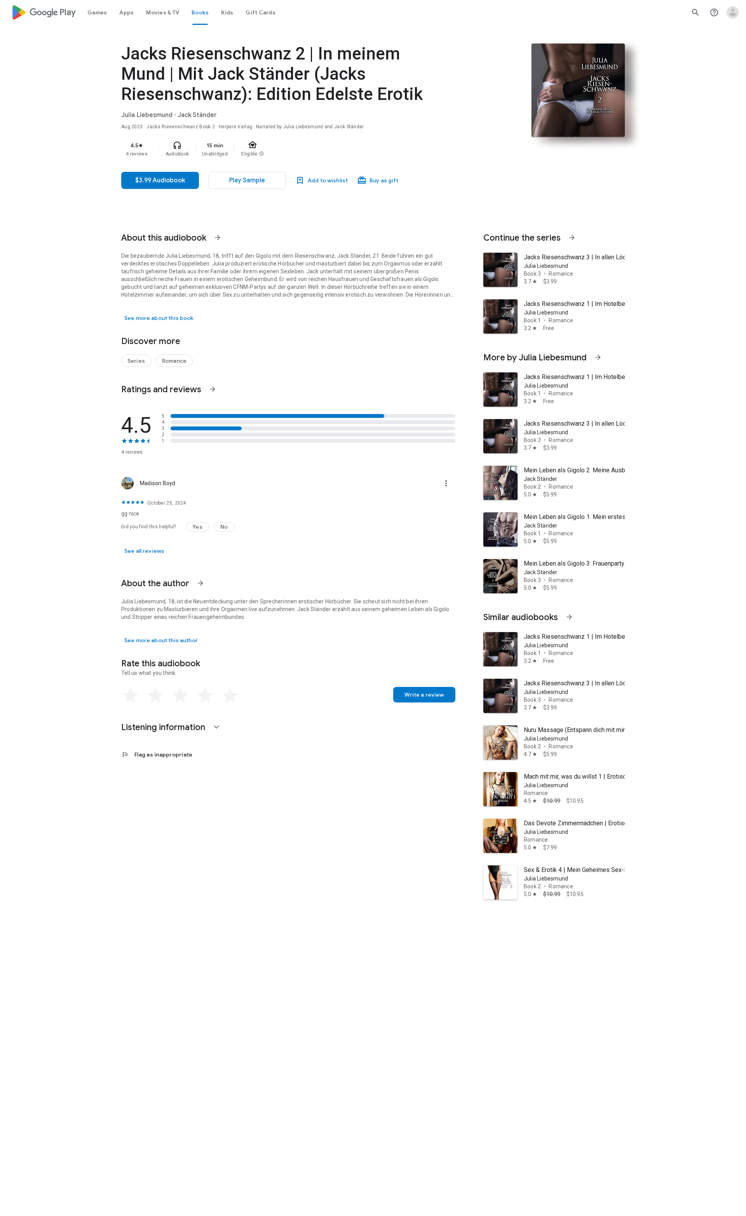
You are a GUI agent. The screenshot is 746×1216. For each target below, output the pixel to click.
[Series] (136, 361)
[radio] (130, 695)
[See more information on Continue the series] (572, 237)
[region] (276, 149)
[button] (197, 526)
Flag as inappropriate (156, 754)
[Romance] (174, 361)
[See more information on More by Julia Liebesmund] (598, 357)
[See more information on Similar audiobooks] (569, 617)
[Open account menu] (732, 12)
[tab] (97, 12)
